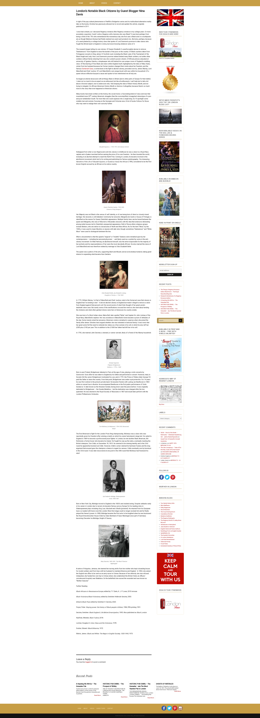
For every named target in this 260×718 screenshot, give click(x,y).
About (92, 3)
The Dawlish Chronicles (167, 535)
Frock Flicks (164, 544)
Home (80, 3)
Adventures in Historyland (168, 524)
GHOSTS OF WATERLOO (164, 684)
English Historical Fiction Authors (170, 529)
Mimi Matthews (165, 505)
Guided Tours (100, 708)
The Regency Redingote (168, 518)
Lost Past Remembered (167, 539)
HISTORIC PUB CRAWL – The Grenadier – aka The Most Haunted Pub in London (171, 311)
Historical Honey (165, 541)
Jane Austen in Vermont (168, 526)
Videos (104, 3)
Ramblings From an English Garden (171, 531)
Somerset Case (87, 69)
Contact (117, 3)
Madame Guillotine (166, 516)
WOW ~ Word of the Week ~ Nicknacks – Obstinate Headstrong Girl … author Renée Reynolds (171, 435)
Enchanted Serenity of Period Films (171, 546)
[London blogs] (170, 80)
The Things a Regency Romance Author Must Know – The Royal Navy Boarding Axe (170, 292)
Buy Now (161, 404)
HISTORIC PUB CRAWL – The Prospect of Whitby (113, 685)
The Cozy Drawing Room (168, 512)
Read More (97, 695)
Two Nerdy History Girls (167, 503)
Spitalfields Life (165, 533)
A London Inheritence (167, 537)
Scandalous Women (167, 514)
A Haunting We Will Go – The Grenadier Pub (86, 685)
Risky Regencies (165, 507)
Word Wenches (165, 509)
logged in (88, 662)
